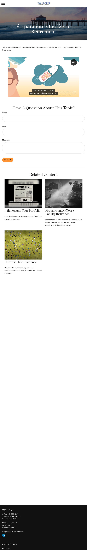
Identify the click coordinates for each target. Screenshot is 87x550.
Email (4, 126)
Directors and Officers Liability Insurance (59, 212)
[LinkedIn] (3, 535)
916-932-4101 (13, 514)
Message (6, 140)
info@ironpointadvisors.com (12, 532)
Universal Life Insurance (21, 262)
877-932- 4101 (15, 516)
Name (4, 112)
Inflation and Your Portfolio (22, 211)
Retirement (6, 548)
